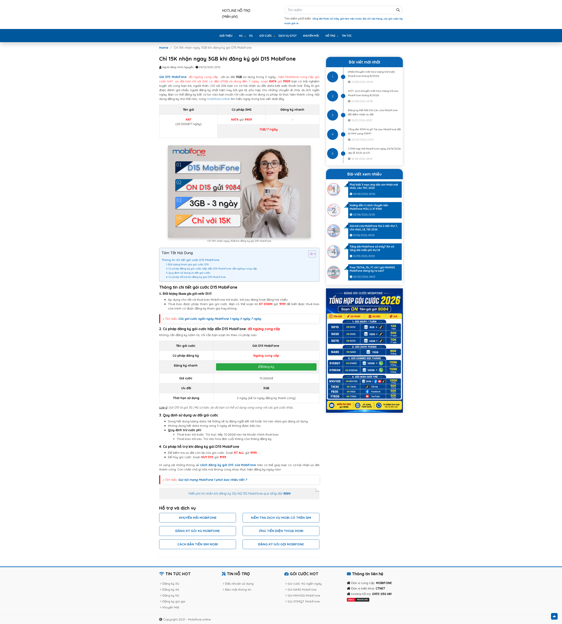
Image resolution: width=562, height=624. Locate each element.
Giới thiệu (225, 35)
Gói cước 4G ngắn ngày (305, 584)
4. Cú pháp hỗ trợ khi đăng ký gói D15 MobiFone (196, 277)
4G (241, 35)
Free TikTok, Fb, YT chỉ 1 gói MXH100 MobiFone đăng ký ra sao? (372, 269)
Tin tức (347, 35)
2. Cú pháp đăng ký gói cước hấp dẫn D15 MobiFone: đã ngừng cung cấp (212, 268)
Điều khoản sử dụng (239, 584)
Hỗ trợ (330, 35)
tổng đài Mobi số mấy (325, 18)
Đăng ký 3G (170, 584)
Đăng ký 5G (170, 595)
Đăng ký (268, 367)
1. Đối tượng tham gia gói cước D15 (187, 264)
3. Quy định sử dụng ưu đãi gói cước (188, 272)
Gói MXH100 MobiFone (304, 595)
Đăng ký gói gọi (173, 601)
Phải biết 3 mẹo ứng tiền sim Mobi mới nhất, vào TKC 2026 (374, 186)
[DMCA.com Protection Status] (358, 599)
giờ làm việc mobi (351, 18)
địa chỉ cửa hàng (372, 18)
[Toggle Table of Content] (310, 254)
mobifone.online (218, 99)
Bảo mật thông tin (238, 589)
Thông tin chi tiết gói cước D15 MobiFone (190, 260)
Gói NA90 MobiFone (302, 589)
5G (251, 35)
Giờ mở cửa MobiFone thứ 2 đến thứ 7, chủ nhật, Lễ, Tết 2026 (374, 227)
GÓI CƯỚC (265, 35)
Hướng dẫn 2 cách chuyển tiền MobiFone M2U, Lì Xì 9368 (369, 207)
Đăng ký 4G (170, 589)
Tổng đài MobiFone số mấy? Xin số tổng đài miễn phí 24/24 (372, 248)
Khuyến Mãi (311, 35)
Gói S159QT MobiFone (304, 601)
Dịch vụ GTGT (288, 35)
